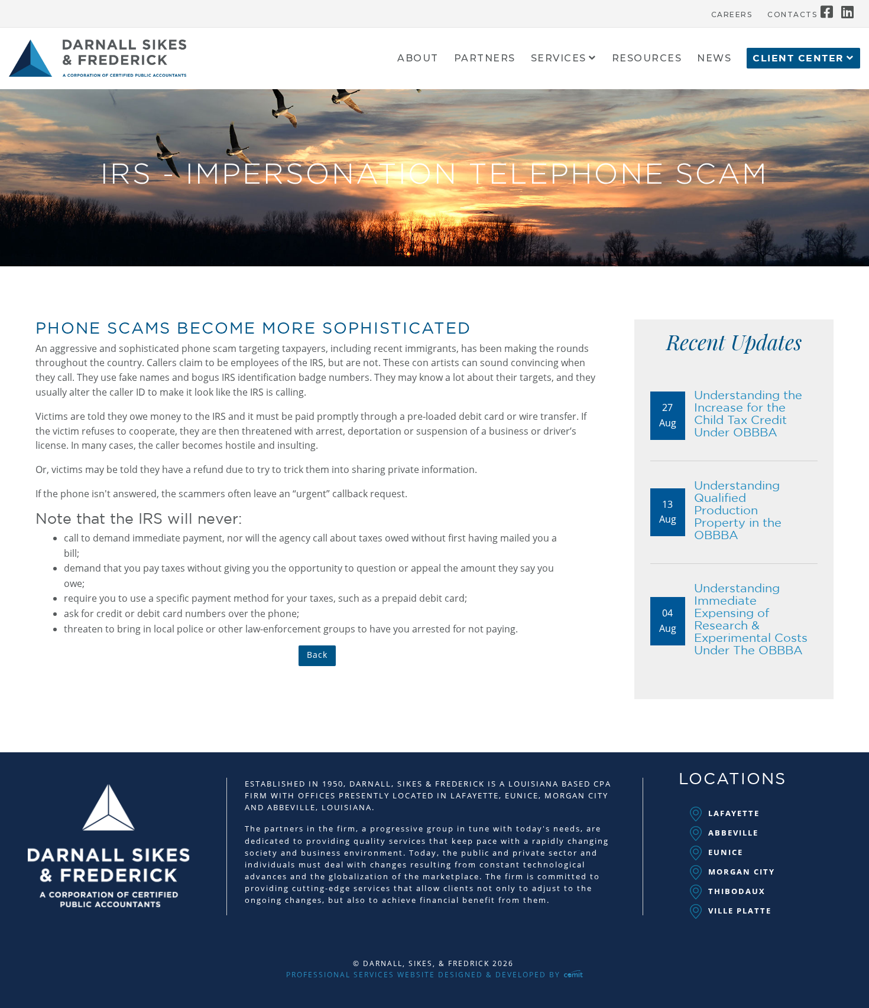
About (418, 59)
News (714, 59)
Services (558, 59)
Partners (484, 59)
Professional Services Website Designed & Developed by (424, 975)
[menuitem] (732, 11)
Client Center (798, 58)
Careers (732, 14)
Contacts (792, 14)
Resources (647, 59)
